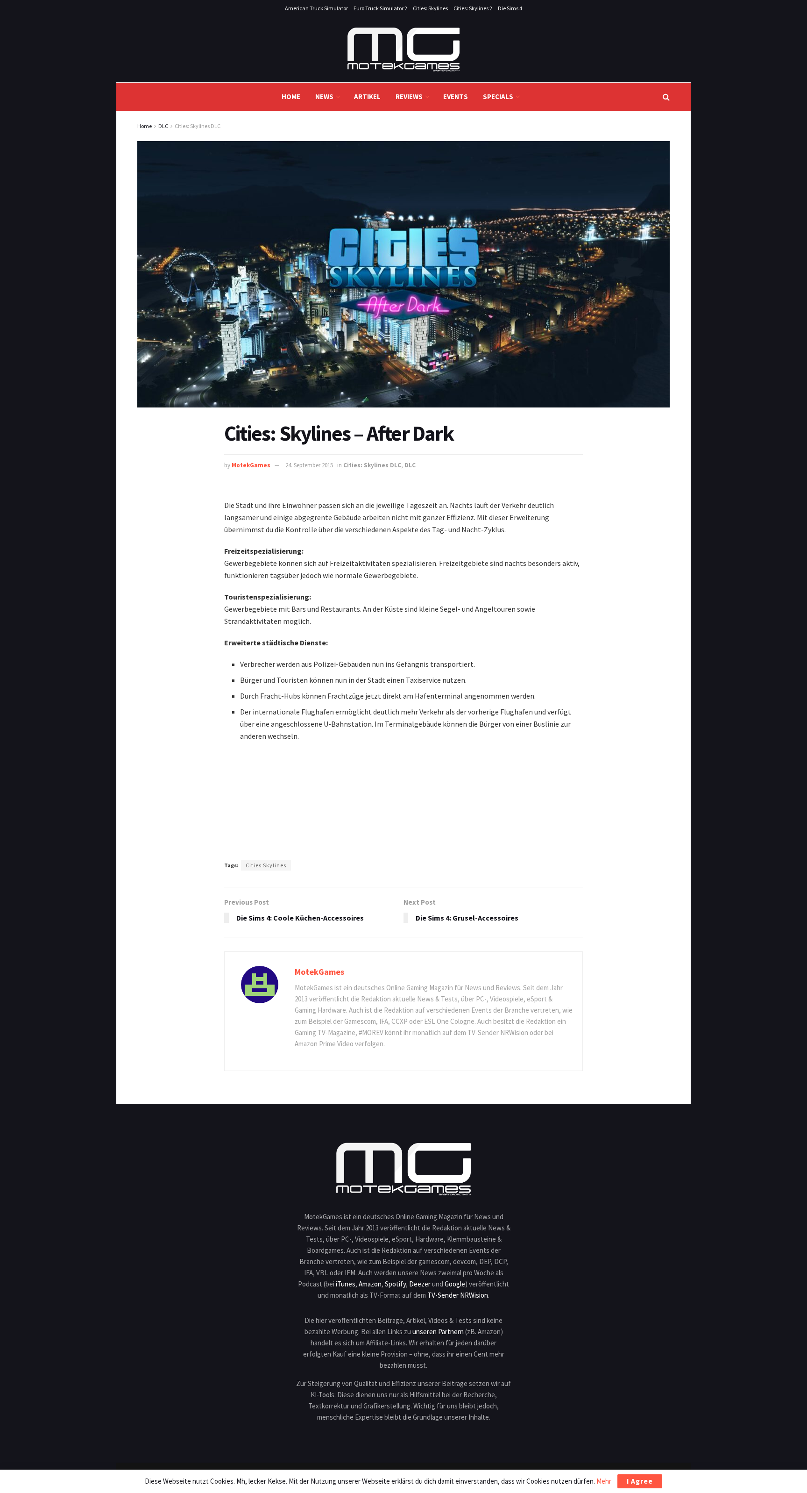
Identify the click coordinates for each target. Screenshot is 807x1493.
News (324, 96)
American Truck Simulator (316, 8)
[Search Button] (666, 97)
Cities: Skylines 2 (472, 8)
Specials (498, 96)
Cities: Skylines (430, 8)
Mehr (603, 1481)
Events (455, 96)
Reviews (409, 96)
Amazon (370, 1283)
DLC (163, 125)
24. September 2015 (309, 465)
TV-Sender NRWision (457, 1295)
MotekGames (251, 465)
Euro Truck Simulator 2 (380, 8)
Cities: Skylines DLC (197, 125)
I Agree (640, 1481)
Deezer (420, 1283)
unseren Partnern (438, 1331)
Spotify (395, 1283)
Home (291, 96)
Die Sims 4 (510, 8)
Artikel (367, 96)
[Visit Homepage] (403, 49)
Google (455, 1283)
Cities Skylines (266, 865)
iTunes (345, 1283)
